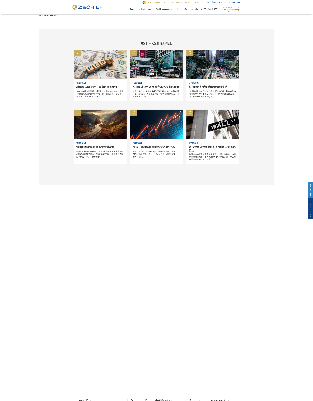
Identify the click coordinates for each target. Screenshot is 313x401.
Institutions (146, 9)
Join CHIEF (212, 9)
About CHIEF (200, 9)
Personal (133, 9)
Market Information (185, 9)
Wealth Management (164, 9)
